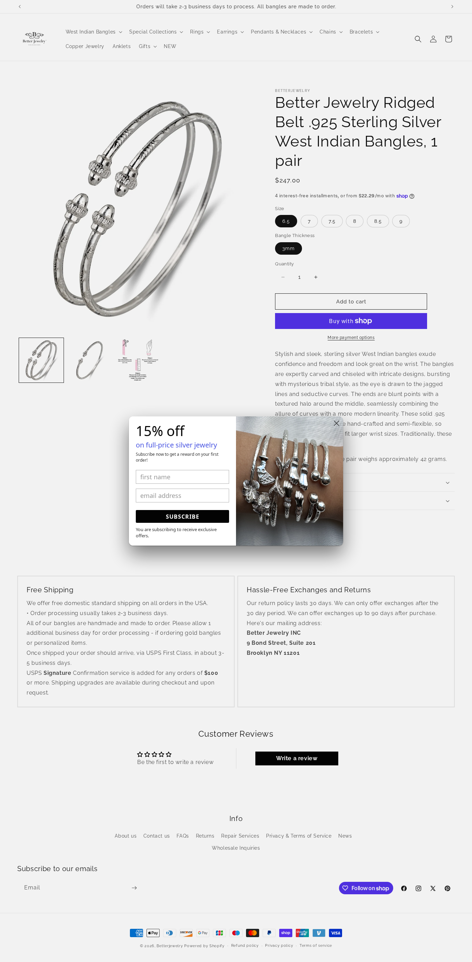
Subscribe (182, 516)
